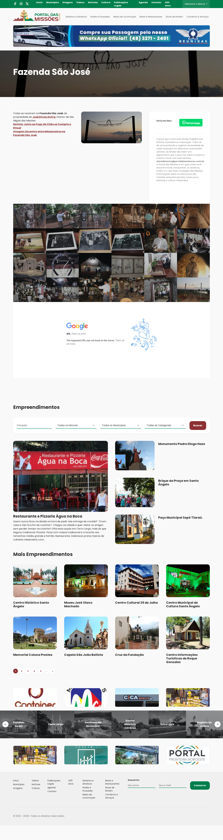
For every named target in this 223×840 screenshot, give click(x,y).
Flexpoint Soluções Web (208, 816)
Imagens (68, 2)
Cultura (105, 2)
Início (39, 2)
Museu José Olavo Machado (78, 604)
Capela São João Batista (83, 655)
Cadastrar (200, 785)
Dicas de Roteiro (174, 16)
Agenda (143, 2)
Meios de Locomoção (124, 16)
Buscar (197, 425)
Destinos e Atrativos (76, 16)
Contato (156, 2)
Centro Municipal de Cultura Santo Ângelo (183, 604)
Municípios (52, 2)
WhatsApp (193, 123)
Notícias (93, 2)
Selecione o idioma (195, 3)
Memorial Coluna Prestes (32, 655)
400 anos (168, 4)
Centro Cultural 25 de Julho (136, 602)
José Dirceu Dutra (43, 117)
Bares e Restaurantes (151, 16)
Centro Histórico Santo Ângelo (31, 604)
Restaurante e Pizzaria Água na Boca (47, 516)
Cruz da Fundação (129, 655)
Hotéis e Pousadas (100, 16)
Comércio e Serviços (198, 16)
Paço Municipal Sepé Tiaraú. (180, 517)
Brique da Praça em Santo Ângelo (178, 482)
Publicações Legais (121, 4)
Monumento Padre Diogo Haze (181, 444)
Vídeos (80, 2)
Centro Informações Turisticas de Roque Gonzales (182, 658)
